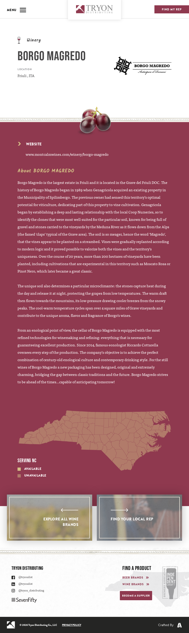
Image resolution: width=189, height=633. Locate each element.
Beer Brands (132, 577)
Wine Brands (133, 584)
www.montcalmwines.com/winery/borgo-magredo (67, 154)
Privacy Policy (71, 625)
